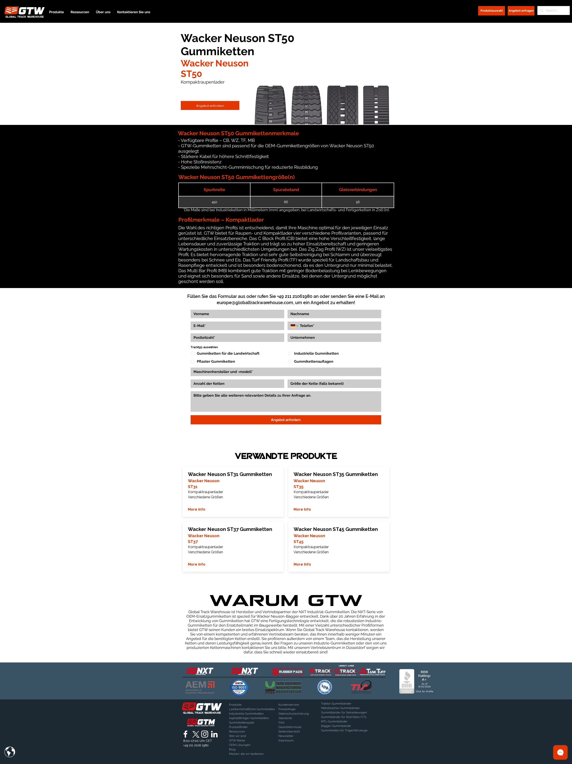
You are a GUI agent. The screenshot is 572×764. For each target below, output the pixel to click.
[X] (195, 734)
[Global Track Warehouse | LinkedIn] (214, 734)
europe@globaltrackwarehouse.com (255, 302)
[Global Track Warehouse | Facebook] (185, 734)
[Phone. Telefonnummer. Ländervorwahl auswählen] (294, 326)
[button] (9, 752)
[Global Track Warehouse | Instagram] (204, 734)
